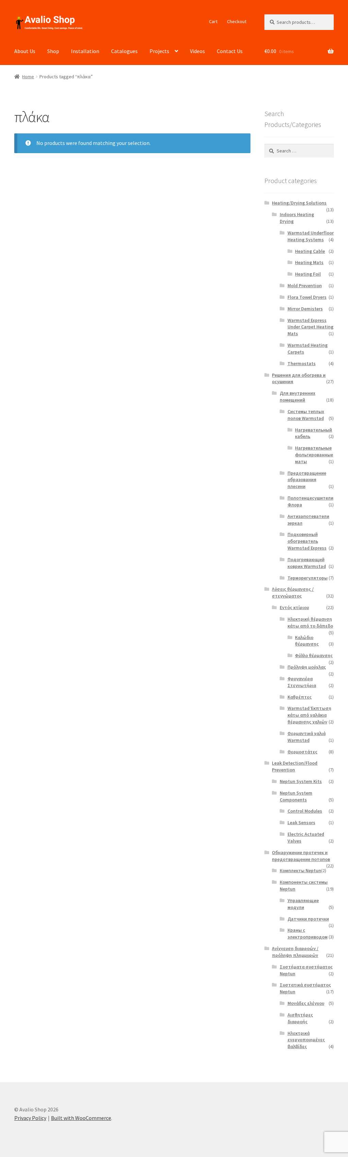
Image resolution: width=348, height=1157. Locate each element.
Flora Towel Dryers (307, 297)
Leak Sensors (301, 822)
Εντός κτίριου (294, 607)
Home (28, 77)
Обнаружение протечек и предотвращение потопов (301, 855)
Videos (197, 51)
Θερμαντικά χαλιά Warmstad (307, 736)
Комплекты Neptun (300, 870)
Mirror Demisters (305, 309)
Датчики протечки (308, 919)
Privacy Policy (30, 1117)
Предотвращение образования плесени (307, 480)
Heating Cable (310, 251)
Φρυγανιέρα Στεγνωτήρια (302, 681)
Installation (85, 51)
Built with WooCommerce (81, 1117)
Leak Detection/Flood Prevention (294, 766)
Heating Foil (308, 274)
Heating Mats (309, 262)
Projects (159, 51)
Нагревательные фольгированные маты (314, 455)
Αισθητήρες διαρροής (300, 1018)
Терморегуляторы (308, 578)
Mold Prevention (305, 285)
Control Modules (305, 811)
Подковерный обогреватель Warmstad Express (307, 541)
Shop (53, 51)
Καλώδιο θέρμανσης (307, 640)
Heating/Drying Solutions (299, 203)
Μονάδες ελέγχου (306, 1003)
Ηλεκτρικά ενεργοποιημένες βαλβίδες (306, 1040)
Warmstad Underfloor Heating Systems (311, 236)
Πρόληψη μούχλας (307, 667)
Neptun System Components (296, 796)
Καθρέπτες (300, 697)
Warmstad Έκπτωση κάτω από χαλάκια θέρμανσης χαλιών (309, 715)
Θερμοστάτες (302, 752)
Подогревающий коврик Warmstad (307, 562)
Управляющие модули (303, 903)
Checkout (236, 21)
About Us (24, 51)
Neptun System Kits (301, 781)
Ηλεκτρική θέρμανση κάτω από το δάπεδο (310, 622)
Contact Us (230, 51)
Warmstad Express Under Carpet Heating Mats (310, 327)
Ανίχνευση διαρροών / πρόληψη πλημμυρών (295, 951)
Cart (213, 21)
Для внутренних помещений (297, 396)
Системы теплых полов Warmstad (306, 414)
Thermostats (302, 363)
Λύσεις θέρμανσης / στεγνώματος (293, 592)
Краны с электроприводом (308, 933)
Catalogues (124, 51)
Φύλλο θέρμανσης (314, 655)
